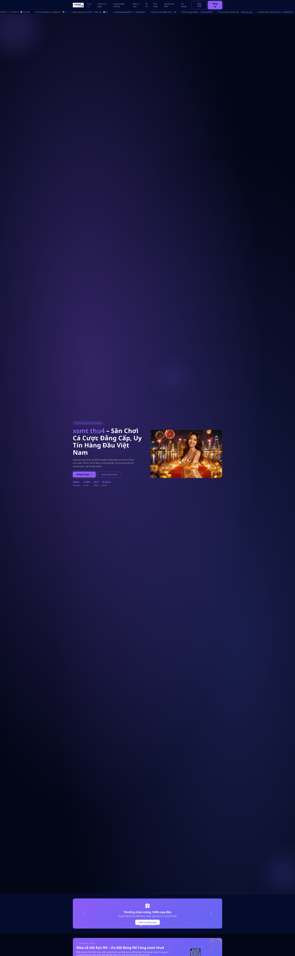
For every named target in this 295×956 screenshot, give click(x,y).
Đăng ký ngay (83, 474)
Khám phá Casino (109, 474)
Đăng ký (215, 5)
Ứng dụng (155, 5)
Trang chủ (89, 5)
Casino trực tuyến (101, 5)
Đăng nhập (199, 5)
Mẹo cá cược (136, 5)
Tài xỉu (146, 5)
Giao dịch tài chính (169, 5)
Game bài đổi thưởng (119, 5)
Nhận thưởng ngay (147, 922)
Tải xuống (183, 5)
